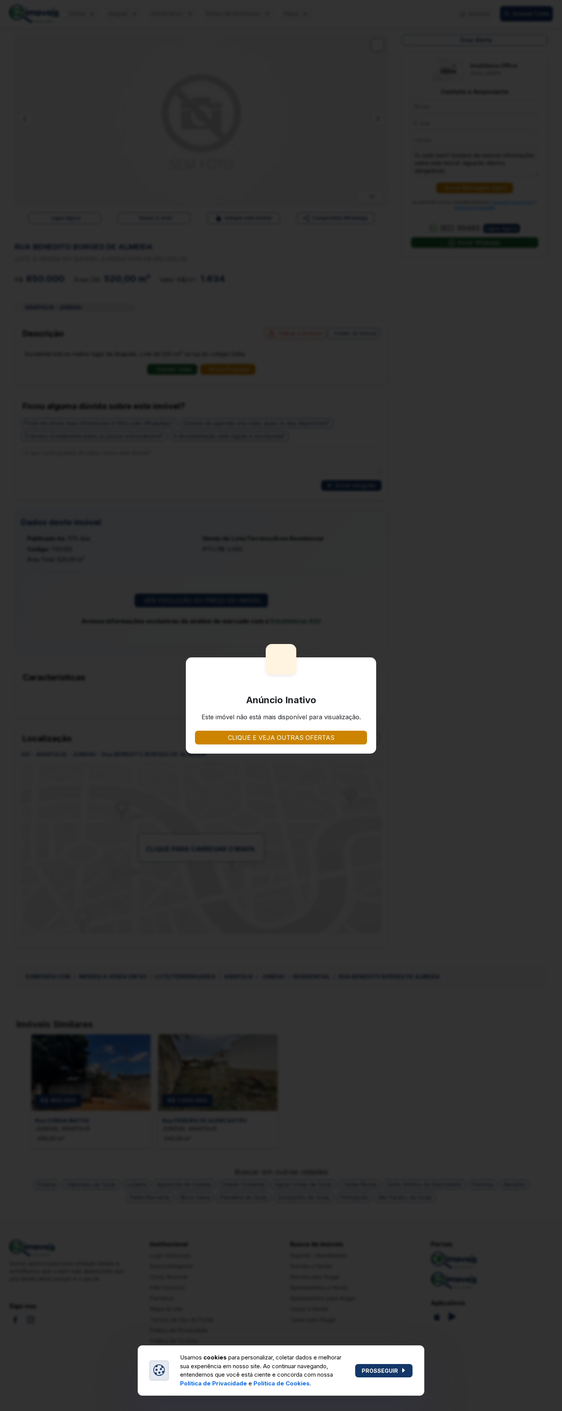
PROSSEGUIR (380, 1370)
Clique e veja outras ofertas (281, 737)
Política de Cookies (281, 1383)
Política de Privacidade (213, 1383)
